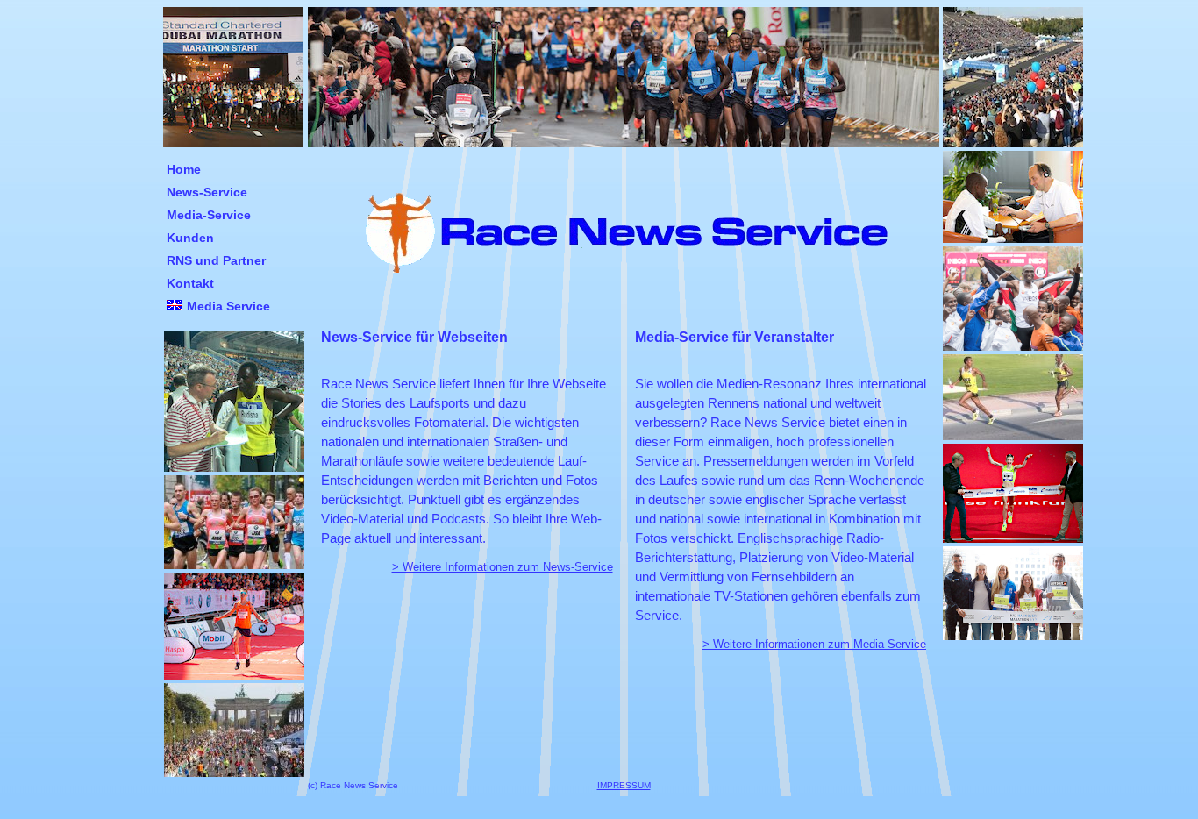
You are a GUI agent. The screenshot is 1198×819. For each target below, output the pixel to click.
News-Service (207, 192)
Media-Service (209, 215)
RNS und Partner (216, 260)
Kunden (190, 238)
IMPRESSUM (624, 785)
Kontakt (190, 283)
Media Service (228, 306)
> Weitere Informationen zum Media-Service (814, 644)
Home (184, 169)
